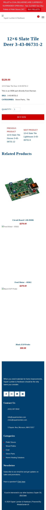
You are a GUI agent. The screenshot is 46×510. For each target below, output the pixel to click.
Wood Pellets (11, 446)
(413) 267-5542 (13, 409)
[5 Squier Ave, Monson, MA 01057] (5, 427)
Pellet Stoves (11, 442)
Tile (28, 100)
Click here (21, 482)
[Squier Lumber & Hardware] (13, 17)
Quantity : (7, 109)
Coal (7, 450)
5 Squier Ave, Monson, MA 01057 (21, 427)
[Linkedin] (17, 394)
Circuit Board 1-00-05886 (23, 220)
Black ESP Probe (23, 345)
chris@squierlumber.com (17, 420)
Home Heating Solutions (15, 458)
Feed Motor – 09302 (23, 282)
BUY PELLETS (34, 9)
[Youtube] (22, 394)
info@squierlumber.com (17, 417)
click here (23, 495)
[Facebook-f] (6, 394)
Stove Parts (20, 100)
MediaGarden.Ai (23, 504)
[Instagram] (11, 394)
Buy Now (21, 117)
